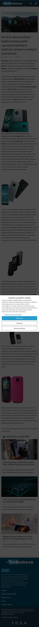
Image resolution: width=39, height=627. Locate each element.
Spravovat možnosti (19, 328)
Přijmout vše (19, 318)
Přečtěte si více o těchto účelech (13, 314)
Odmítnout (19, 323)
